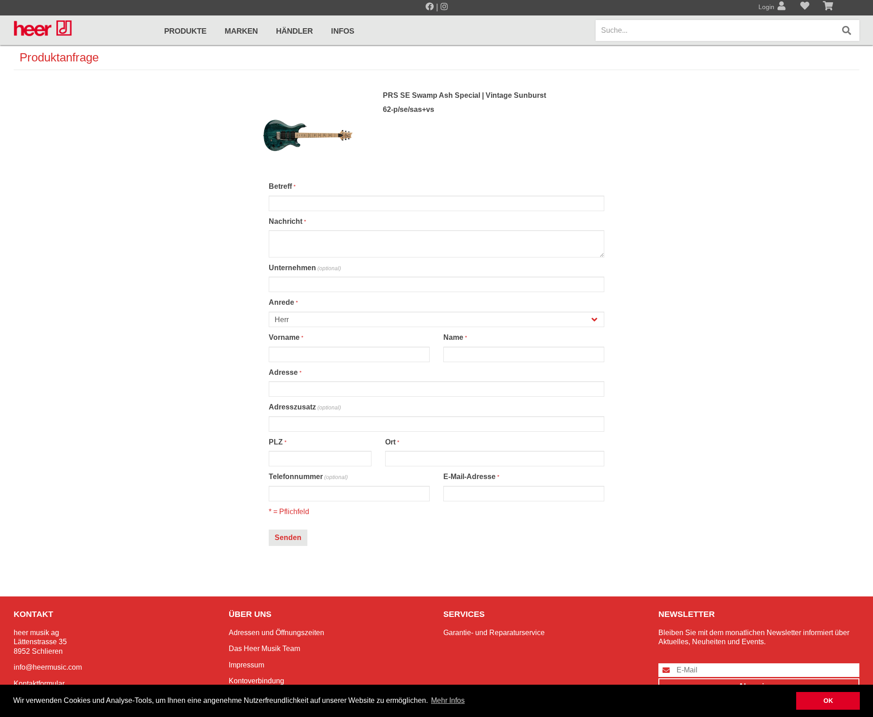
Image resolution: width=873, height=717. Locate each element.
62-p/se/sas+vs (408, 109)
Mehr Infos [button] (448, 700)
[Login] (782, 6)
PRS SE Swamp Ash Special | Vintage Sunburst (464, 95)
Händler (294, 31)
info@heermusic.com (48, 667)
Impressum (246, 665)
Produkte (185, 31)
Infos (342, 31)
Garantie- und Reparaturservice (494, 632)
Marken (241, 31)
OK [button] (828, 700)
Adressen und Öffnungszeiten (276, 632)
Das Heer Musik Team (264, 648)
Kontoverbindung (256, 681)
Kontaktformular (39, 683)
